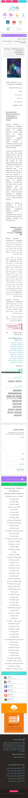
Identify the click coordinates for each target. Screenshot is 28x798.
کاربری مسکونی (15, 605)
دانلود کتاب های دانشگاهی (13, 10)
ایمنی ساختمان (15, 528)
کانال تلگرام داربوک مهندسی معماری (15, 768)
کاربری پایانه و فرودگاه (15, 584)
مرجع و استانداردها (15, 624)
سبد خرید (15, 1)
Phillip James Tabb (16, 401)
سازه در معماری (15, 563)
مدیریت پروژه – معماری (15, 621)
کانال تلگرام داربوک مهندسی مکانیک (15, 776)
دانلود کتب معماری (17, 407)
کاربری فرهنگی (15, 600)
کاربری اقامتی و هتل (15, 578)
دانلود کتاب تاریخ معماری (16, 348)
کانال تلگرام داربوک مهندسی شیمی (15, 773)
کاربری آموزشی (15, 576)
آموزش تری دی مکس (14, 507)
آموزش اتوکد (15, 502)
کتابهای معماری (18, 412)
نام (23, 454)
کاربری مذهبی (15, 602)
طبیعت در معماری (14, 565)
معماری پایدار (15, 642)
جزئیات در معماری (15, 544)
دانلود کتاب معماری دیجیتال (15, 358)
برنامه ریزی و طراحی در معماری (15, 531)
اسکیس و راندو (15, 525)
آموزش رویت (15, 512)
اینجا (16, 321)
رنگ (15, 552)
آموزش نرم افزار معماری (15, 520)
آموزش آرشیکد (14, 499)
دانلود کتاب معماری (15, 339)
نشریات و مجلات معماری (15, 661)
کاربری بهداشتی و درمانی (15, 581)
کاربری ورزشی (14, 610)
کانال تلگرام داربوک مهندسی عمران (15, 771)
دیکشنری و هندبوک (15, 549)
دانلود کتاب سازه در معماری (16, 354)
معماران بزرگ (15, 631)
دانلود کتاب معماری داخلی (16, 346)
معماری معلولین (15, 653)
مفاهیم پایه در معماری (15, 658)
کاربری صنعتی (14, 597)
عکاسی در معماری (15, 573)
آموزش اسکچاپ (15, 504)
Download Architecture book (14, 393)
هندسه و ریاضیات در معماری (15, 669)
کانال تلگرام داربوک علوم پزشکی (16, 781)
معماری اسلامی (15, 634)
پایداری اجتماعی (15, 533)
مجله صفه (14, 618)
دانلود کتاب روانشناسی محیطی (15, 360)
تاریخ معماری (15, 536)
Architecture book (17, 390)
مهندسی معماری (17, 415)
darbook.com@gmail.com (19, 757)
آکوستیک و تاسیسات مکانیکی (15, 496)
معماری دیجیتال (15, 650)
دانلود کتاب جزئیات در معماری (15, 350)
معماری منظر (15, 655)
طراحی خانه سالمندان (15, 568)
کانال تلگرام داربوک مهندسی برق (16, 778)
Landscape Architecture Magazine (13, 494)
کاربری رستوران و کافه (15, 589)
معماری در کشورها (15, 647)
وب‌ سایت (22, 464)
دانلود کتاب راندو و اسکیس (16, 362)
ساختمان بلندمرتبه (14, 560)
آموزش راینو (15, 510)
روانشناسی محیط (15, 555)
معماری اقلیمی (15, 637)
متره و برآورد (15, 616)
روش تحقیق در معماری (15, 557)
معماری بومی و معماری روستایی (15, 639)
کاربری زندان (15, 592)
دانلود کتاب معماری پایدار (16, 343)
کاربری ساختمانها (15, 594)
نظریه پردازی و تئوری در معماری (15, 663)
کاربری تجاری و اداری (15, 586)
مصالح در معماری (15, 629)
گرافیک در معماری (15, 613)
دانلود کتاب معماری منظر (16, 345)
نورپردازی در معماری (15, 666)
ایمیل (22, 459)
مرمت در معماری (15, 626)
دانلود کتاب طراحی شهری (16, 356)
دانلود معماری (18, 409)
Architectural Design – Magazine (13, 488)
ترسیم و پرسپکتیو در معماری (15, 539)
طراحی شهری (15, 571)
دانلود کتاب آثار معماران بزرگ (15, 352)
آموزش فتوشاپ (15, 515)
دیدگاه (22, 437)
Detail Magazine (13, 491)
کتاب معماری (18, 381)
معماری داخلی (15, 645)
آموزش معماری (15, 517)
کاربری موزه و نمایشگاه (15, 608)
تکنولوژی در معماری (15, 541)
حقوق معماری (15, 547)
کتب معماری (10, 412)
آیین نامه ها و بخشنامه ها (14, 523)
